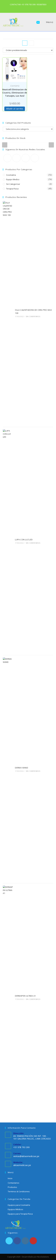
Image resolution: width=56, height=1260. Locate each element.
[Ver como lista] (31, 43)
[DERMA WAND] (8, 769)
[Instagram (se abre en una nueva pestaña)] (28, 7)
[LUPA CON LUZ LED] (8, 541)
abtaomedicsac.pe (22, 1165)
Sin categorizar (13, 184)
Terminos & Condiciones (19, 1191)
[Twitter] (7, 158)
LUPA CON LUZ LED (24, 539)
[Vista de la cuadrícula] (24, 43)
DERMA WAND (21, 767)
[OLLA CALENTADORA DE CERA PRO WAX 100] (8, 313)
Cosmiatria (14, 85)
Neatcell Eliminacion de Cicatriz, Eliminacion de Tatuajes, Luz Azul (14, 92)
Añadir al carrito (14, 108)
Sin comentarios (33, 316)
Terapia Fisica (12, 188)
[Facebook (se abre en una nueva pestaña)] (24, 7)
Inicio (10, 1178)
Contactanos (13, 1182)
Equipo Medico (12, 179)
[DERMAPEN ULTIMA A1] (8, 997)
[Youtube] (35, 158)
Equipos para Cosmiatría (19, 1205)
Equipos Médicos (15, 1209)
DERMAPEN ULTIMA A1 (25, 995)
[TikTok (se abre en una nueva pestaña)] (32, 7)
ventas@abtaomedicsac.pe (26, 1156)
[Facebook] (16, 158)
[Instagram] (26, 158)
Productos (12, 1187)
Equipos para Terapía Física (20, 1213)
